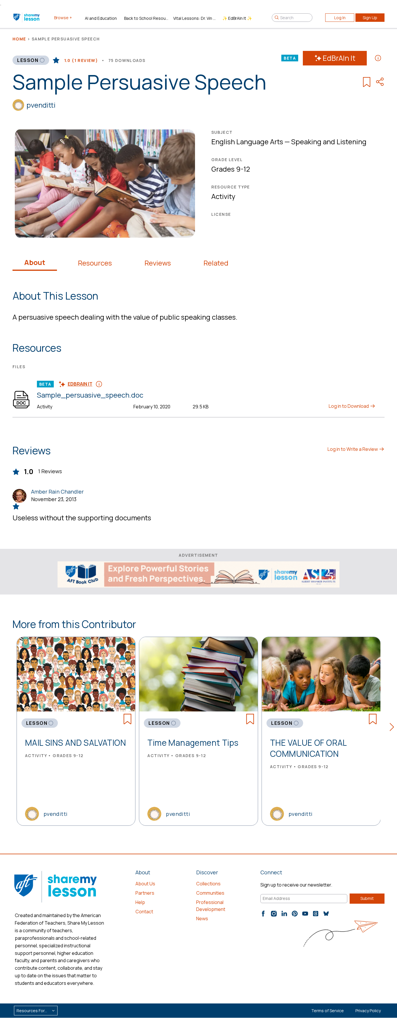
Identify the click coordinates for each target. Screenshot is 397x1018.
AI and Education (101, 18)
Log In (340, 17)
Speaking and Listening (328, 141)
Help (140, 902)
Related (215, 263)
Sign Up (370, 17)
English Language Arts (247, 141)
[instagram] (274, 913)
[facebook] (263, 913)
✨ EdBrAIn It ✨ (237, 18)
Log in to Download (349, 406)
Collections (208, 883)
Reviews (157, 263)
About (34, 262)
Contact (144, 911)
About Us (145, 883)
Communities (210, 893)
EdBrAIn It (339, 58)
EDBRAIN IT (80, 384)
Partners (144, 893)
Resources (95, 263)
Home (19, 39)
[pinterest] (295, 913)
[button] (393, 728)
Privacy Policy (368, 1010)
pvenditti (41, 105)
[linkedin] (284, 913)
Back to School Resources (146, 18)
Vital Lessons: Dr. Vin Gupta (195, 18)
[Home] (26, 17)
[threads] (316, 913)
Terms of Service (327, 1010)
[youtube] (305, 913)
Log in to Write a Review (353, 449)
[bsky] (326, 913)
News (202, 918)
